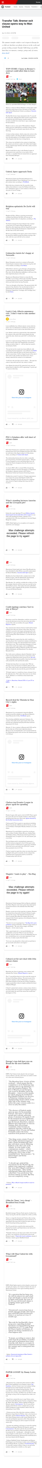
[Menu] (3, 2)
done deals (5, 53)
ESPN (11, 2)
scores (38, 2)
